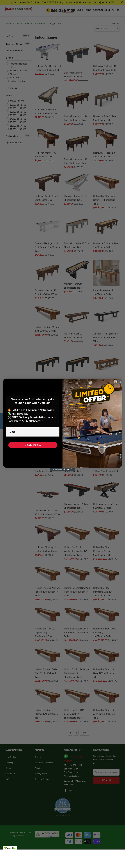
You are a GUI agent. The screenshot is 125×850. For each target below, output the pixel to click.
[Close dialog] (118, 382)
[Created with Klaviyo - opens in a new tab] (62, 469)
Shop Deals (33, 445)
